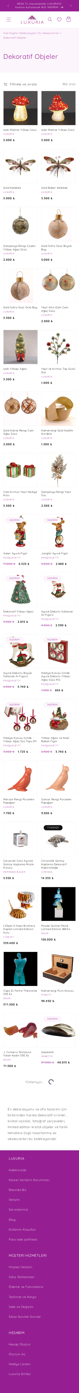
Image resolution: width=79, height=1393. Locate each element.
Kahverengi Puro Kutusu (57, 990)
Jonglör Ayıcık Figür (54, 553)
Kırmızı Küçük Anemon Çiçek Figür (18, 1176)
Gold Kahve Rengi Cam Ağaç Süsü (18, 432)
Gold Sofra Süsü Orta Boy (20, 307)
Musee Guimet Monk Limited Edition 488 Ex (55, 927)
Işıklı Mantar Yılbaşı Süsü (20, 129)
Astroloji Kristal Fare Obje (55, 1176)
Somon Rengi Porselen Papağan (56, 801)
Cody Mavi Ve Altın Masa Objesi (19, 1297)
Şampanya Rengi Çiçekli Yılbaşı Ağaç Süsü (19, 247)
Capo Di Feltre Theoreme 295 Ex (20, 992)
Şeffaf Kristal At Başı (17, 1237)
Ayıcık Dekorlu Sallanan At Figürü (57, 613)
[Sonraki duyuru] (71, 6)
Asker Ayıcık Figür (15, 553)
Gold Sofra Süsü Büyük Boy (56, 247)
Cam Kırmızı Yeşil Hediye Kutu (20, 493)
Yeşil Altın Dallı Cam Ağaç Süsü (54, 309)
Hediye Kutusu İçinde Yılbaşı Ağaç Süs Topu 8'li (20, 739)
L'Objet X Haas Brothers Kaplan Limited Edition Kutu (19, 929)
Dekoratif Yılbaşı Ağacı (18, 611)
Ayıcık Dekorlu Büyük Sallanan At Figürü (17, 674)
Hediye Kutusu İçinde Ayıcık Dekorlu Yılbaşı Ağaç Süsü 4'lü (55, 676)
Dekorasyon (28, 33)
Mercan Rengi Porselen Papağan (18, 801)
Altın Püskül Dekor (15, 1358)
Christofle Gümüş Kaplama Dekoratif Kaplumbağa (53, 864)
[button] (9, 19)
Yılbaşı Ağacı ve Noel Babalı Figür (55, 739)
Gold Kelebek (12, 187)
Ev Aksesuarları (48, 33)
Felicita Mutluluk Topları (57, 1237)
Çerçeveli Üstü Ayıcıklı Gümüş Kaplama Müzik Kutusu (18, 864)
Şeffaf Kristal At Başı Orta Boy (17, 1115)
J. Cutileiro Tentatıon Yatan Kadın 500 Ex (17, 1053)
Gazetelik (47, 1052)
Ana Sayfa (10, 33)
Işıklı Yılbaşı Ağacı (15, 368)
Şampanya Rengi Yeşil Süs (56, 493)
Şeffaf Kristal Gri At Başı (57, 1113)
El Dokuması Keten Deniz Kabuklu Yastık (58, 1297)
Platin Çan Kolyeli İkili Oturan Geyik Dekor (55, 1361)
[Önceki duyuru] (8, 6)
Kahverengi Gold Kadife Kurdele (57, 432)
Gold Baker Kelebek (54, 187)
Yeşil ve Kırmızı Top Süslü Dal (58, 370)
